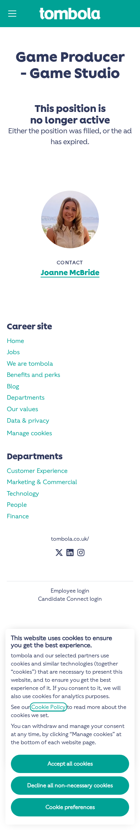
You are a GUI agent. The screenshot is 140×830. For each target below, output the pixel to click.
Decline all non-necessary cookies (70, 785)
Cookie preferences (70, 807)
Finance (18, 516)
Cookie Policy (48, 707)
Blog (13, 386)
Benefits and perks (33, 374)
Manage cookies (29, 433)
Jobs (13, 351)
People (17, 504)
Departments (26, 397)
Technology (23, 493)
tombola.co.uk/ (70, 539)
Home (15, 340)
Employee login (70, 590)
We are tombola (30, 363)
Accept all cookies (70, 763)
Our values (22, 408)
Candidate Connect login (70, 599)
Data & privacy (28, 420)
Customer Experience (37, 470)
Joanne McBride (70, 273)
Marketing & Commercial (42, 481)
